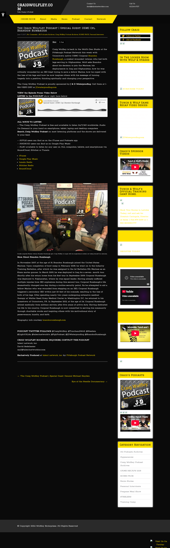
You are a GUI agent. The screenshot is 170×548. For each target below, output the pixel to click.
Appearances (126, 457)
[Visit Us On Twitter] (160, 546)
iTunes (23, 155)
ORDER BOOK (28, 19)
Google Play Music (28, 159)
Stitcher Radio (26, 165)
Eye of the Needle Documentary (90, 381)
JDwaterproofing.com (46, 87)
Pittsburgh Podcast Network (80, 355)
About (43, 19)
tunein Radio (25, 162)
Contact (88, 19)
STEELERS (125, 497)
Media (54, 19)
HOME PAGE (84, 35)
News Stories (127, 481)
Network (101, 19)
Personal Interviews (97, 35)
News (64, 19)
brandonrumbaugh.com (54, 320)
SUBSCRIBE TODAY (133, 89)
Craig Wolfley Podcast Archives (66, 35)
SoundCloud (25, 168)
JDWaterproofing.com (133, 137)
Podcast (76, 19)
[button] (3, 15)
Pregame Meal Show (130, 491)
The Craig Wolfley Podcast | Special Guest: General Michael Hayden (53, 376)
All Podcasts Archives (47, 35)
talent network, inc (52, 355)
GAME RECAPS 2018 (130, 470)
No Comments (32, 35)
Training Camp (128, 502)
